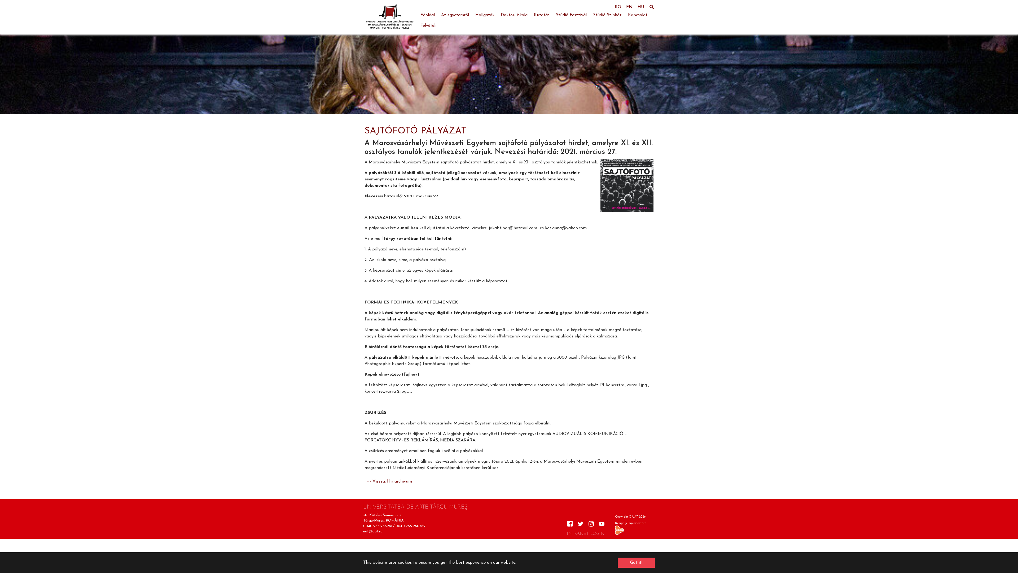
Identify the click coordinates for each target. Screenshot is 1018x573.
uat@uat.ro (373, 531)
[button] (13, 74)
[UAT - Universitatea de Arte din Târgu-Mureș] (389, 17)
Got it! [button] (636, 563)
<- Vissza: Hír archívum (389, 481)
